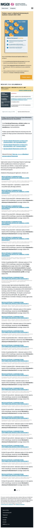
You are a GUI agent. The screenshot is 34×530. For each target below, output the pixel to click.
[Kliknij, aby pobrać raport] (16, 54)
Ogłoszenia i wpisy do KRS (8, 111)
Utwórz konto (5, 8)
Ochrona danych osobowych (7, 504)
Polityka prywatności (20, 504)
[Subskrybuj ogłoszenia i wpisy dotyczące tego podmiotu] (32, 90)
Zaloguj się (12, 8)
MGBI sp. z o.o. (6, 524)
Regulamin (5, 515)
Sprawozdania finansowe (24, 111)
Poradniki (5, 517)
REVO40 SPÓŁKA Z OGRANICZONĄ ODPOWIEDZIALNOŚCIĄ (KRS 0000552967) (15, 278)
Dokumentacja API (7, 512)
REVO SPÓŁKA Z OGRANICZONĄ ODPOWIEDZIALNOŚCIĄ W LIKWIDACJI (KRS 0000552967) (15, 178)
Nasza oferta (6, 510)
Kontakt (4, 519)
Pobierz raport (26, 77)
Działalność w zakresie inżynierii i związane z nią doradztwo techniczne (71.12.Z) (21, 99)
